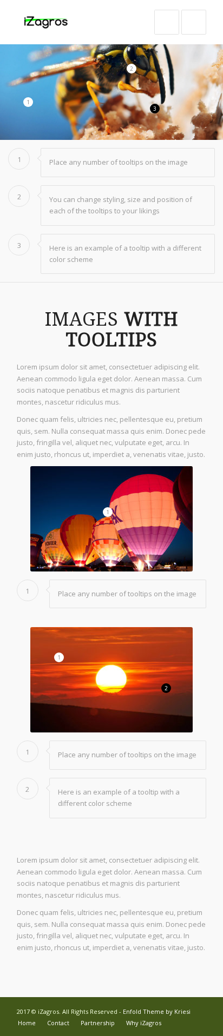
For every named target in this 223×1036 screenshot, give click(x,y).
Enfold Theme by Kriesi (157, 1011)
